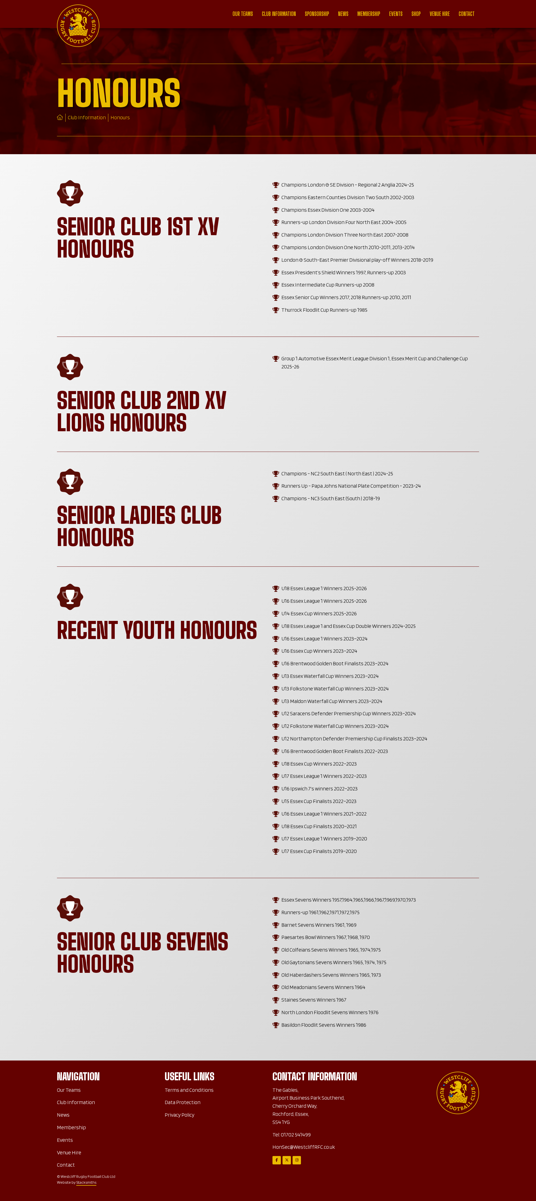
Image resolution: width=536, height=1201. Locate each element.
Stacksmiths (86, 1182)
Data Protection (182, 1102)
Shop (416, 14)
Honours (120, 117)
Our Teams (243, 14)
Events (396, 14)
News (343, 14)
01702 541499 (296, 1134)
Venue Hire (440, 14)
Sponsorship (317, 14)
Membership (368, 14)
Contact (467, 14)
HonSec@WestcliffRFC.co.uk (303, 1147)
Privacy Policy (179, 1115)
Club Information (279, 14)
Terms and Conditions (189, 1090)
